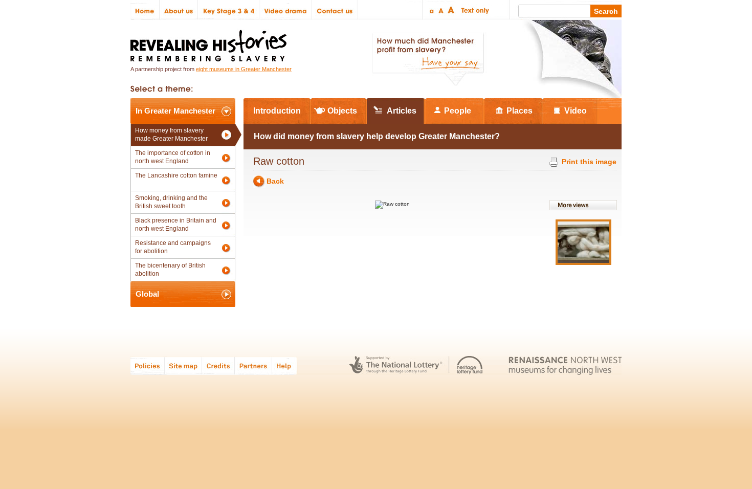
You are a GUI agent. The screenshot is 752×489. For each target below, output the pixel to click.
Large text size (451, 10)
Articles (401, 110)
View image (583, 242)
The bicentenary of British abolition (170, 269)
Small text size (431, 10)
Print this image (589, 162)
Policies (147, 365)
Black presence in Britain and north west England (175, 224)
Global (147, 294)
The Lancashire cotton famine (176, 175)
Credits (218, 365)
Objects (342, 110)
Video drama (285, 10)
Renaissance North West (565, 365)
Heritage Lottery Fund (470, 365)
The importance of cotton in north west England (172, 157)
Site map (183, 365)
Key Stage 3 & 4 (228, 10)
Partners (253, 365)
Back (275, 181)
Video (575, 110)
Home (145, 10)
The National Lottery (396, 365)
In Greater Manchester (175, 110)
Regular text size (441, 10)
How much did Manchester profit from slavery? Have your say (427, 59)
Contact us (335, 10)
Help (285, 365)
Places (519, 110)
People (457, 110)
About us (179, 10)
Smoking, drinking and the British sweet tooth (171, 202)
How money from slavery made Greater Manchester (171, 134)
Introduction (277, 110)
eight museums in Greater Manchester (244, 69)
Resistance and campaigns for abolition (173, 247)
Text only (473, 10)
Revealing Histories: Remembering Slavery (210, 42)
